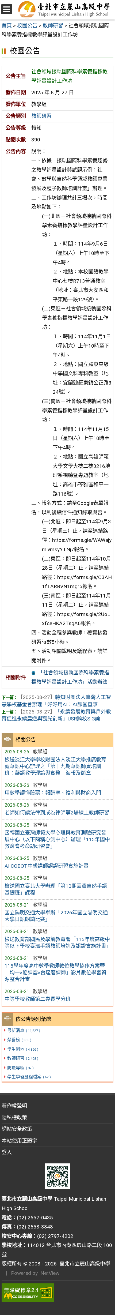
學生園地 (22, 1049)
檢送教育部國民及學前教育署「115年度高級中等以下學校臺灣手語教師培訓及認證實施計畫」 (58, 942)
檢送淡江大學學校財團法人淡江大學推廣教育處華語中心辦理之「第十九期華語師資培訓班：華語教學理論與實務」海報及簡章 (55, 766)
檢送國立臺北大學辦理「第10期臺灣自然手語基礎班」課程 (56, 889)
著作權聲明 (14, 1106)
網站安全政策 (17, 1129)
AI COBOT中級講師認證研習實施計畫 (47, 866)
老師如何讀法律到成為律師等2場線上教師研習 (57, 813)
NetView (49, 1273)
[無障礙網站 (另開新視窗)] (57, 1292)
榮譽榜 (19, 1039)
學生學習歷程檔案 (29, 1076)
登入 (7, 1152)
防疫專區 (20, 1067)
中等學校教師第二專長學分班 (38, 999)
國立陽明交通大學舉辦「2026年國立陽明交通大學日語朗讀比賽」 (56, 916)
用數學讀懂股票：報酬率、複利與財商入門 (53, 793)
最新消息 (23, 1030)
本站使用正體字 (19, 1141)
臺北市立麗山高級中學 (83, 1264)
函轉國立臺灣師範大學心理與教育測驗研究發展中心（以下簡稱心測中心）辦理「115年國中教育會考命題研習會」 (57, 839)
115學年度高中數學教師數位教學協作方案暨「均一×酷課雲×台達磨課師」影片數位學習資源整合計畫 (55, 972)
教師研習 (22, 1058)
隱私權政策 (14, 1117)
